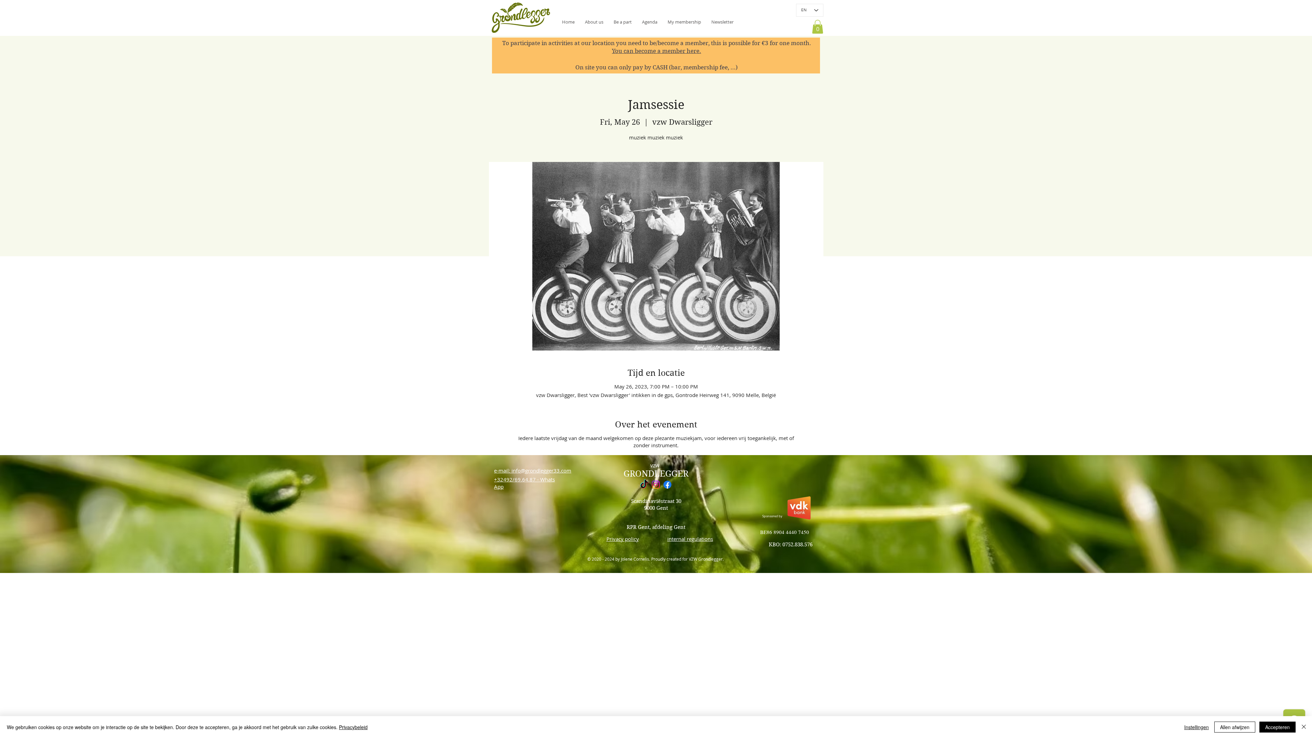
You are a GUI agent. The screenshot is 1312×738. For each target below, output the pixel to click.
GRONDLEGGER (656, 474)
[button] (722, 22)
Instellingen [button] (1196, 727)
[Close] (1304, 727)
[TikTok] (644, 484)
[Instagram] (656, 484)
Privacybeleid (353, 727)
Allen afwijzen (1234, 727)
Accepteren (1277, 727)
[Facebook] (667, 484)
